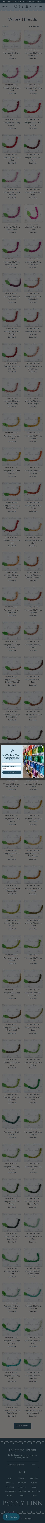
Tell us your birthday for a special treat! (9, 766)
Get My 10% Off (12, 772)
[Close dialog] (42, 747)
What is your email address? (7, 761)
